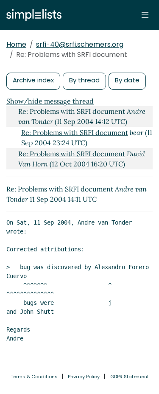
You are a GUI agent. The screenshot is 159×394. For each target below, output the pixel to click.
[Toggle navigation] (145, 15)
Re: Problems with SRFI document (74, 132)
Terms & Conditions (34, 376)
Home (16, 44)
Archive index (33, 80)
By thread (84, 80)
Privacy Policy (84, 376)
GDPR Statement (129, 376)
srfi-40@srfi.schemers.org (79, 44)
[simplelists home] (31, 15)
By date (127, 80)
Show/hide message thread (50, 101)
